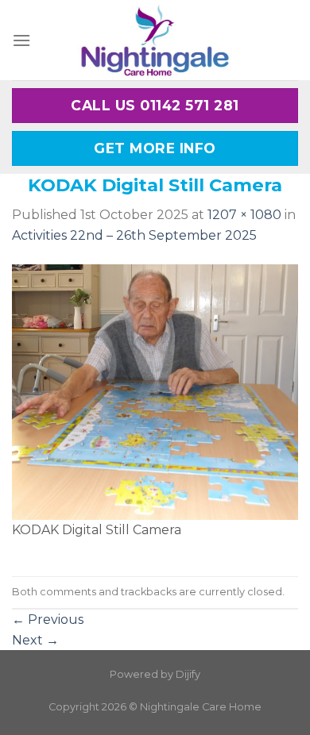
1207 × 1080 (244, 214)
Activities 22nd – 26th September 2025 (134, 235)
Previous (47, 619)
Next (35, 640)
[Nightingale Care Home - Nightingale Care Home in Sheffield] (155, 40)
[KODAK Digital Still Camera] (155, 390)
